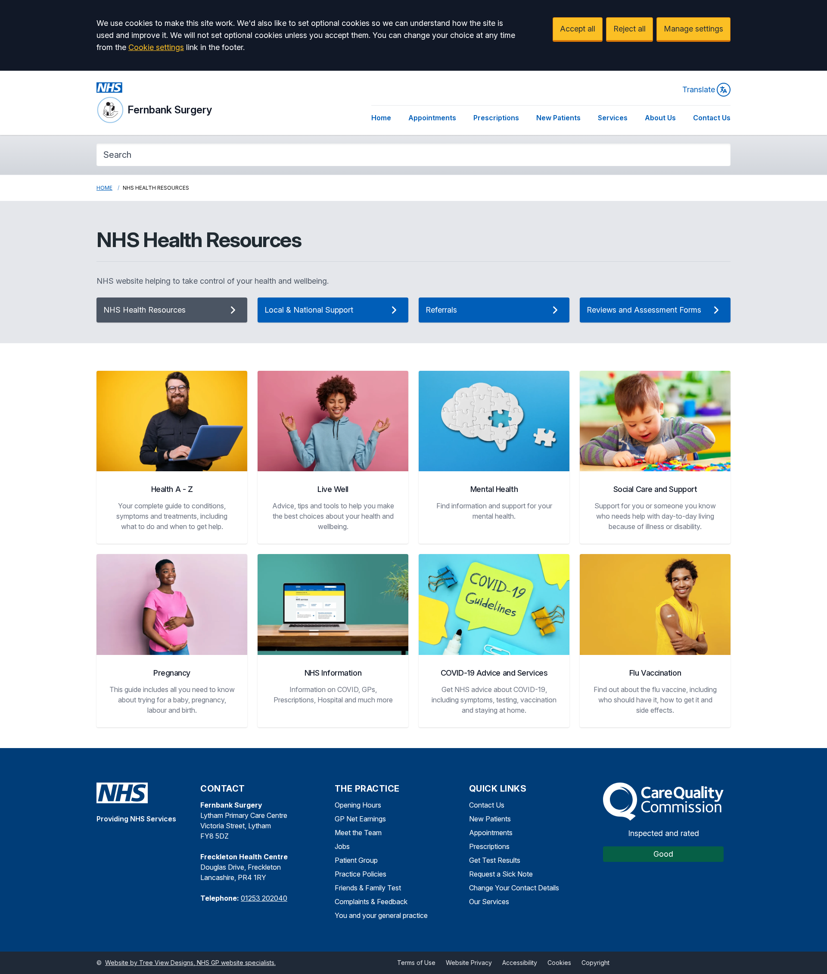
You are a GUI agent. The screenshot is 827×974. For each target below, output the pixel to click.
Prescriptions (496, 117)
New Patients (558, 117)
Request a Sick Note (501, 874)
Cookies (559, 962)
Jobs (342, 846)
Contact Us (712, 117)
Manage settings (693, 28)
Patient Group (356, 860)
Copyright (595, 962)
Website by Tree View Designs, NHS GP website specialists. (190, 962)
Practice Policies (360, 874)
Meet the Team (358, 832)
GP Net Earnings (360, 818)
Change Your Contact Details (514, 887)
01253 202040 (264, 898)
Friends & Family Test (368, 887)
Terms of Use (416, 962)
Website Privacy (469, 962)
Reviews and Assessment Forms (644, 309)
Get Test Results (494, 860)
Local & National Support (308, 309)
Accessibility (519, 962)
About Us (660, 117)
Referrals (441, 309)
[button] (171, 457)
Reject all (629, 28)
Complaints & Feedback (371, 901)
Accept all (577, 28)
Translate (698, 89)
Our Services (489, 901)
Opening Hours (358, 805)
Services (613, 117)
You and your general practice (381, 915)
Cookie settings (156, 47)
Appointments (432, 117)
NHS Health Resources (144, 309)
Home (381, 117)
